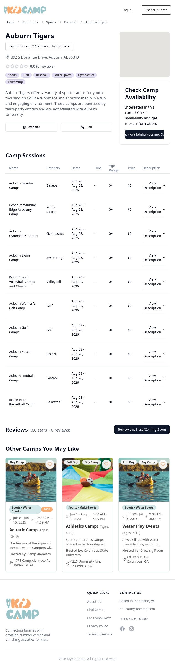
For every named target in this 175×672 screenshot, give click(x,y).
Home (9, 22)
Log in (127, 10)
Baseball (70, 22)
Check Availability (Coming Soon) (144, 134)
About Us (94, 601)
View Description (152, 185)
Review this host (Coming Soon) (142, 429)
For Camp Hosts (99, 618)
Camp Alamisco (39, 554)
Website (34, 127)
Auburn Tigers (96, 22)
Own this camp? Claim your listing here (39, 46)
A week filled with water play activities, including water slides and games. (141, 541)
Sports (51, 22)
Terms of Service (99, 634)
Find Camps (96, 610)
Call (89, 127)
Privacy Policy (97, 626)
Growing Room (151, 550)
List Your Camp (156, 10)
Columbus (30, 22)
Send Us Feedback (134, 618)
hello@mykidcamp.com (137, 609)
